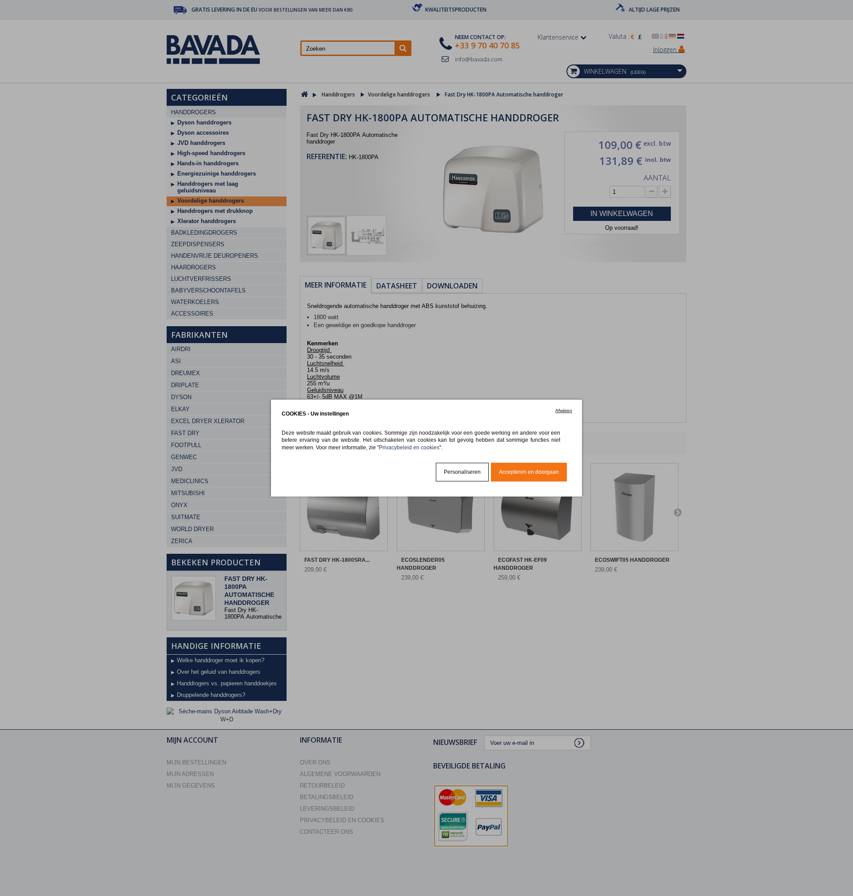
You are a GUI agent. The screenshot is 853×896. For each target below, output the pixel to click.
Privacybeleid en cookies (409, 447)
